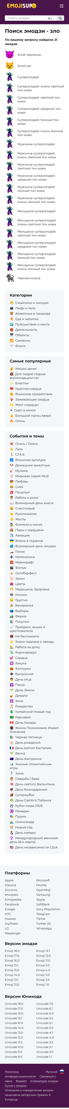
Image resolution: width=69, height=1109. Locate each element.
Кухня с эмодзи (15, 1085)
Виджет (21, 1081)
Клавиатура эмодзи (44, 1081)
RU (50, 18)
